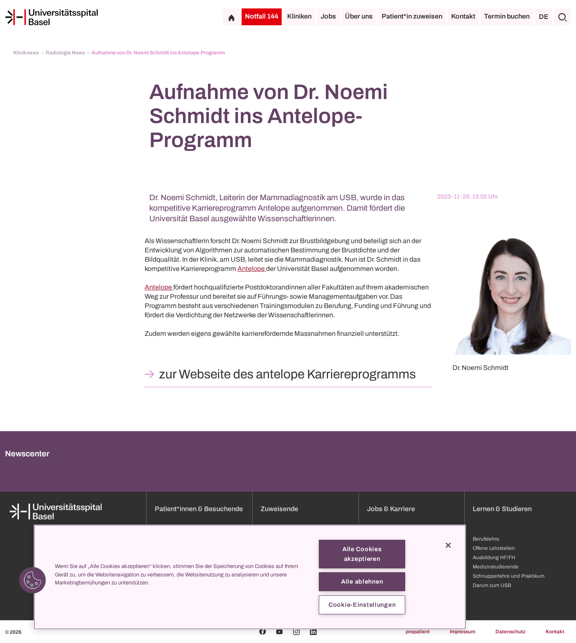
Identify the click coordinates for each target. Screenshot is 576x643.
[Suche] (562, 16)
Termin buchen (507, 16)
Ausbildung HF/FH (494, 557)
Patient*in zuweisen (412, 16)
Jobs (328, 16)
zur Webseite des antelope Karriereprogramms (287, 374)
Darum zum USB (492, 585)
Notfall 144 (261, 16)
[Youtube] (279, 631)
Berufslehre (486, 539)
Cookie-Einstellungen (362, 604)
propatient (418, 632)
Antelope (251, 268)
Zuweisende (279, 508)
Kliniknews (26, 53)
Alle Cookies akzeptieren (362, 554)
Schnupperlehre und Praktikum (508, 576)
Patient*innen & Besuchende (199, 508)
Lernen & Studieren (502, 508)
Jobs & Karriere (391, 508)
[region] (250, 577)
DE (544, 16)
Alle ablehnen (362, 581)
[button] (32, 580)
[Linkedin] (313, 631)
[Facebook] (262, 631)
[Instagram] (296, 631)
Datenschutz (510, 632)
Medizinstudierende (496, 567)
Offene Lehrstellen (494, 548)
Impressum (462, 632)
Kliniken (299, 16)
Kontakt (463, 16)
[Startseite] (51, 17)
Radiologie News (66, 53)
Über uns (359, 16)
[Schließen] (448, 545)
